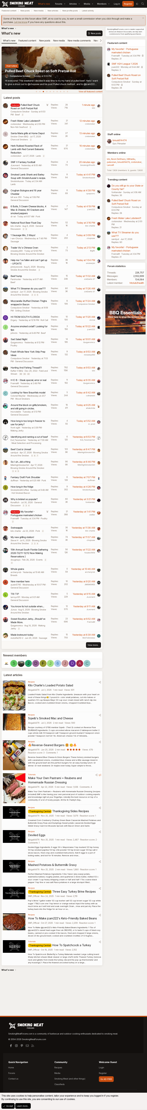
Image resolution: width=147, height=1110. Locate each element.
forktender (90, 502)
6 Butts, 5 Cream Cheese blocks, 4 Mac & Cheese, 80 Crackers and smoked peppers (28, 210)
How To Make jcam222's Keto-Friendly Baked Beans (62, 918)
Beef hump (16, 276)
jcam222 (91, 209)
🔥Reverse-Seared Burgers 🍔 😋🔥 (52, 745)
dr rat (13, 216)
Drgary (14, 320)
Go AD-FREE (106, 1079)
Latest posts (12, 97)
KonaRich (15, 502)
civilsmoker (16, 124)
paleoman (111, 162)
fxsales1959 (89, 552)
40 (28, 374)
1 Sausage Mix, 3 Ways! (23, 235)
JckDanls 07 (89, 279)
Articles (73, 4)
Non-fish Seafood (19, 127)
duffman (14, 480)
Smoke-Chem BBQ (19, 136)
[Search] (143, 4)
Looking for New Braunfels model (28, 392)
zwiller (92, 515)
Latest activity (88, 11)
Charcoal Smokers (19, 139)
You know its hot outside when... (27, 606)
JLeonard (15, 165)
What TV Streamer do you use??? (28, 288)
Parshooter (16, 279)
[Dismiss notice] (143, 18)
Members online (117, 152)
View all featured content (90, 91)
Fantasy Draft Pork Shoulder (25, 477)
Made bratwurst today (22, 634)
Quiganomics (17, 342)
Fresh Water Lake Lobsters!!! (25, 120)
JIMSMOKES (90, 584)
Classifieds (59, 1084)
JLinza (92, 320)
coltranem (90, 395)
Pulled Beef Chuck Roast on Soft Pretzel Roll (40, 71)
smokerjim (90, 263)
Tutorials (32, 774)
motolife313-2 (17, 638)
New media (38, 11)
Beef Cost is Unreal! (21, 449)
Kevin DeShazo (118, 159)
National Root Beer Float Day (26, 222)
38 (21, 374)
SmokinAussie (17, 181)
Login (101, 1067)
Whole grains (17, 569)
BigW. (92, 251)
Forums (58, 4)
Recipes (31, 682)
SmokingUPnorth (87, 165)
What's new (44, 4)
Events (39, 560)
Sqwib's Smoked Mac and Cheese (50, 718)
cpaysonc (90, 193)
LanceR (110, 165)
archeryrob (16, 572)
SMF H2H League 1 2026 (125, 63)
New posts (25, 11)
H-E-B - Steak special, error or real (28, 380)
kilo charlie (16, 226)
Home (11, 1067)
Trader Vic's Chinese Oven (24, 247)
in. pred (91, 424)
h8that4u (131, 159)
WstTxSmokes (88, 638)
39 (24, 374)
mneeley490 (17, 251)
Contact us (13, 1078)
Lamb (38, 156)
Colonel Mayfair (18, 396)
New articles (53, 11)
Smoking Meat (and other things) (69, 1078)
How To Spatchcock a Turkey (71, 945)
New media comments (79, 40)
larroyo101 (15, 597)
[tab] (36, 91)
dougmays (16, 560)
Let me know (20, 22)
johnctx (14, 333)
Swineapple (17, 527)
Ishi (93, 108)
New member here (20, 581)
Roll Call (44, 320)
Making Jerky (17, 430)
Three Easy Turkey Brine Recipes (74, 891)
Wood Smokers (22, 399)
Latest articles (13, 675)
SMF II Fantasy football (23, 162)
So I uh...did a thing (20, 461)
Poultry (14, 345)
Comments (51, 752)
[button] (65, 4)
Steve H (14, 540)
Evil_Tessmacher (18, 440)
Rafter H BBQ (17, 371)
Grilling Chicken (22, 310)
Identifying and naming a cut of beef (29, 436)
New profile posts (70, 11)
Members (102, 4)
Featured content (9, 11)
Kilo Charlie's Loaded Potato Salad (50, 685)
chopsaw (91, 238)
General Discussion (20, 168)
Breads (14, 575)
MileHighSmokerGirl (86, 452)
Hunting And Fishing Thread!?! (26, 367)
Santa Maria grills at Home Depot (28, 133)
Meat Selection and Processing (26, 443)
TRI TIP (15, 593)
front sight (15, 427)
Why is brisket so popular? (24, 499)
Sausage (15, 241)
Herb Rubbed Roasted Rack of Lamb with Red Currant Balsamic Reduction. (27, 149)
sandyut (14, 292)
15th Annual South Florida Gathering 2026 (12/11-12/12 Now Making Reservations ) (29, 553)
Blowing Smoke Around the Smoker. (28, 254)
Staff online (114, 134)
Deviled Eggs (36, 835)
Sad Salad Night (19, 339)
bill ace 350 (16, 197)
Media (87, 4)
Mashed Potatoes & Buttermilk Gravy (52, 865)
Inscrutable (16, 411)
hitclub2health (137, 282)
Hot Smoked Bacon (21, 493)
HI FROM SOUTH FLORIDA (25, 316)
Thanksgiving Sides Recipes (70, 811)
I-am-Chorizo (17, 238)
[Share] (100, 682)
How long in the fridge (22, 486)
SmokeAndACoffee (20, 490)
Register (103, 1073)
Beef (17, 114)
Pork (38, 216)
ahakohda (90, 408)
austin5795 (16, 584)
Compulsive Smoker (20, 76)
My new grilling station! (22, 537)
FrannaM (15, 383)
